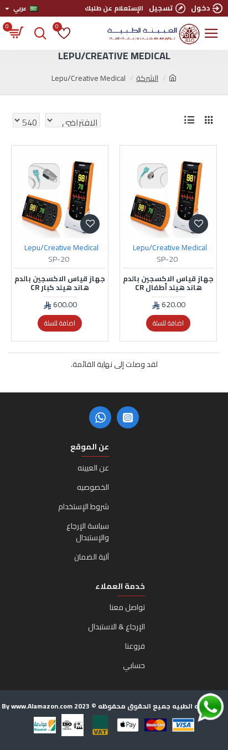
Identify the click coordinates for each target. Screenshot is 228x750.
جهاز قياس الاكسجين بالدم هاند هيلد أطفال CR (168, 283)
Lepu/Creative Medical (170, 248)
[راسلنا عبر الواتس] (191, 707)
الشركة (147, 78)
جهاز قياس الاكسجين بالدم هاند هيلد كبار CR (59, 283)
